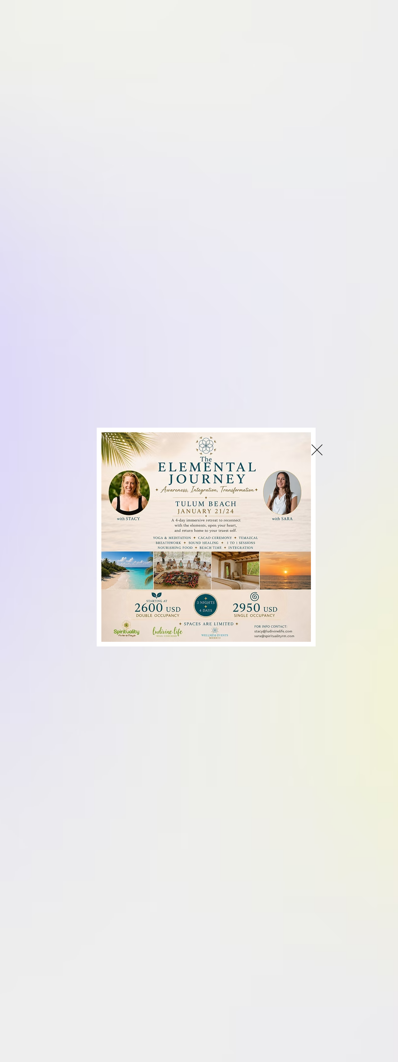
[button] (317, 449)
